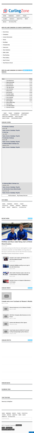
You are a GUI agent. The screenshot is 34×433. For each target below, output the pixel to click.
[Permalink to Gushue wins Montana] (6, 324)
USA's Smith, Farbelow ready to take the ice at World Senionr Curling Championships (19, 273)
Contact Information (7, 37)
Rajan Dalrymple (10, 82)
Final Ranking (6, 55)
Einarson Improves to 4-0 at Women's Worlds (20, 307)
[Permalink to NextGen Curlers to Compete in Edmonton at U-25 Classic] (6, 281)
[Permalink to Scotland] (6, 266)
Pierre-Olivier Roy (10, 102)
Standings (5, 42)
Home (4, 16)
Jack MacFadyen (10, 105)
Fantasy (12, 19)
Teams (24, 16)
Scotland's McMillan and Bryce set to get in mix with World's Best (19, 266)
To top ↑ (31, 432)
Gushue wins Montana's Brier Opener (18, 322)
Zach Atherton (9, 84)
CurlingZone (19, 425)
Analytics (19, 19)
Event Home (6, 32)
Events (18, 16)
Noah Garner (9, 104)
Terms (3, 427)
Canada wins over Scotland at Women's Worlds (17, 301)
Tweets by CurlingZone (7, 401)
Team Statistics (6, 50)
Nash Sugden (9, 100)
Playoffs (18, 130)
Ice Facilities (12, 22)
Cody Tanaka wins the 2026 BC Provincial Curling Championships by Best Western (19, 330)
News (26, 19)
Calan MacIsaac (10, 80)
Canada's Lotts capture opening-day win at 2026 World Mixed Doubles (19, 258)
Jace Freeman (9, 89)
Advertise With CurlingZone (8, 429)
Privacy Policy (9, 427)
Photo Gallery (6, 57)
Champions (5, 34)
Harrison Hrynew (10, 107)
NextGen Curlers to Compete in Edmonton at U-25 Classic (19, 281)
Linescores (5, 47)
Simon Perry (9, 90)
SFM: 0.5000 (6, 52)
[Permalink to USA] (6, 273)
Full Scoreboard (12, 195)
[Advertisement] (17, 165)
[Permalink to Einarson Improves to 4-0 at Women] (6, 308)
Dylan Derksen (9, 85)
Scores (5, 19)
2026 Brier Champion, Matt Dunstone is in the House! (20, 315)
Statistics (5, 205)
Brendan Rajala (10, 94)
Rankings (11, 16)
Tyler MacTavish (10, 87)
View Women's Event (8, 62)
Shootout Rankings (7, 116)
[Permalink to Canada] (6, 259)
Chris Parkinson (10, 95)
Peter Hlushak (9, 97)
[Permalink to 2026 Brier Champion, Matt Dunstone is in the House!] (6, 316)
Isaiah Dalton (9, 99)
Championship (6, 44)
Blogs (4, 22)
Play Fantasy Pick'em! (22, 195)
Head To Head (6, 60)
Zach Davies (9, 92)
